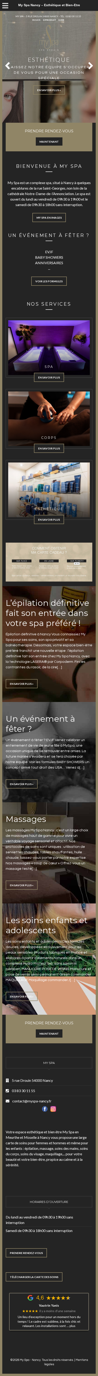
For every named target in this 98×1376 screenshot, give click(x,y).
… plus (71, 1326)
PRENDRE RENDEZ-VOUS (26, 1253)
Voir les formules (49, 281)
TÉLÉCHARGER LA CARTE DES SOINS (34, 1277)
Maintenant (49, 141)
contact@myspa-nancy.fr (32, 1101)
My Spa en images (49, 217)
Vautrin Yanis (49, 1305)
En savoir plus (49, 377)
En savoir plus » (49, 90)
